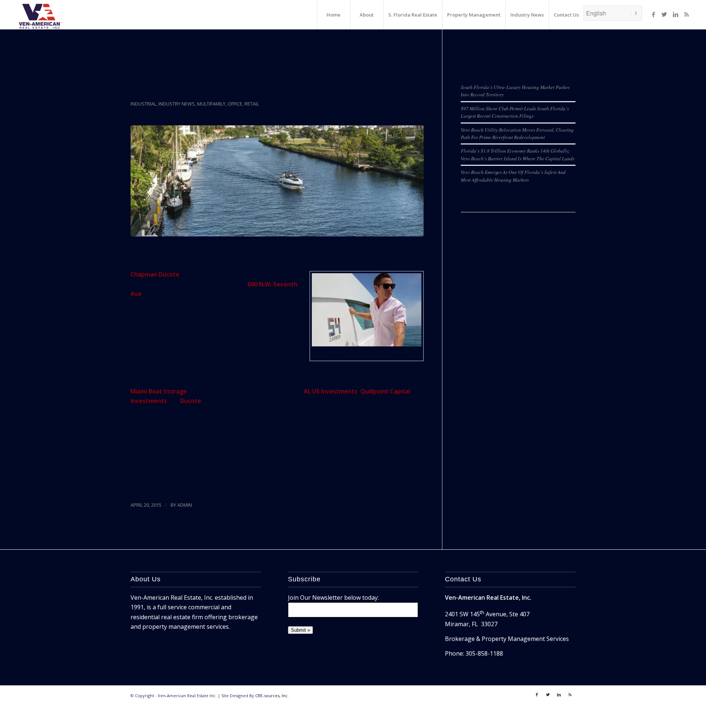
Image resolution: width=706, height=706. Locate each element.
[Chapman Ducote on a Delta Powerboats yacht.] (277, 181)
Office (235, 103)
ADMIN (184, 505)
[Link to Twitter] (664, 14)
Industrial (143, 103)
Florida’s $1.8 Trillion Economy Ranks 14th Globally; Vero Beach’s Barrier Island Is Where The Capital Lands (517, 154)
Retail (252, 103)
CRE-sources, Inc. (272, 695)
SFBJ (158, 484)
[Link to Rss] (686, 14)
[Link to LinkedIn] (675, 14)
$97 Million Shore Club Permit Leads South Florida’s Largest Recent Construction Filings (515, 112)
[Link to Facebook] (653, 14)
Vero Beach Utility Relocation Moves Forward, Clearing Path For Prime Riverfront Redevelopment (517, 133)
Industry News (176, 103)
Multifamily (211, 103)
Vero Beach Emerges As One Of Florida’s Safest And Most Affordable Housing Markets (513, 175)
